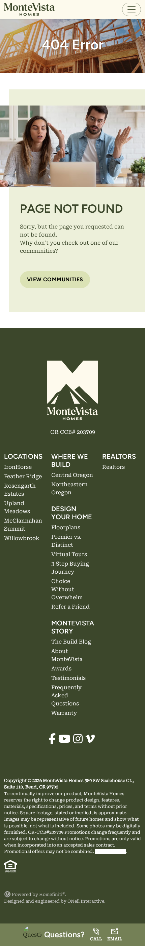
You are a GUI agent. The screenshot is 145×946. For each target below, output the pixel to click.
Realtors (113, 467)
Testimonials (68, 678)
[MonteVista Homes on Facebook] (52, 739)
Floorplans (65, 527)
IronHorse (18, 467)
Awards (61, 668)
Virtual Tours (69, 554)
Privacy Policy (110, 851)
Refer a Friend (70, 607)
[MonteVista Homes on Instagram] (78, 739)
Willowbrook (21, 538)
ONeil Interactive (85, 901)
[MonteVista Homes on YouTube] (64, 739)
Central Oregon (72, 475)
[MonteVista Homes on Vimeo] (90, 739)
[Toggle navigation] (131, 9)
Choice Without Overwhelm (67, 589)
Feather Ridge (23, 476)
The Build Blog (71, 642)
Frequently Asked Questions (66, 695)
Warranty (64, 713)
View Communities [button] (55, 279)
